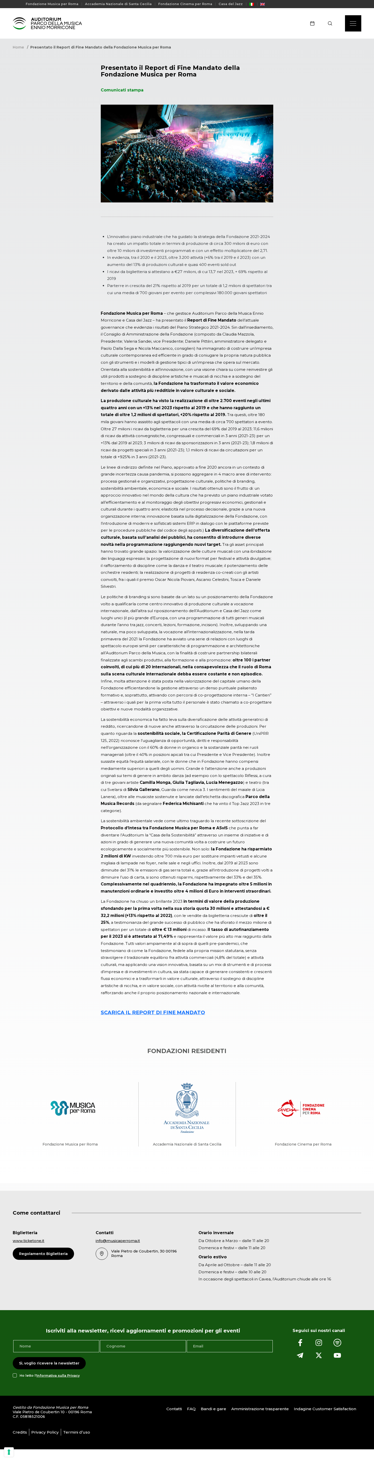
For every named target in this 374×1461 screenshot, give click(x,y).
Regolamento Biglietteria (43, 1253)
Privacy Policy (45, 1432)
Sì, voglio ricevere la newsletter (49, 1363)
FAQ (191, 1409)
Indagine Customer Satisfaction (325, 1409)
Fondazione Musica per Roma (52, 4)
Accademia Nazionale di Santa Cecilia (118, 4)
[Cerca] (331, 23)
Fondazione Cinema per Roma (185, 4)
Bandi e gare (213, 1409)
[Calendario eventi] (314, 23)
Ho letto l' (50, 1375)
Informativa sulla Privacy (58, 1375)
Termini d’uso (76, 1432)
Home (18, 47)
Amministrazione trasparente (260, 1409)
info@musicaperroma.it (118, 1241)
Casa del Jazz (231, 4)
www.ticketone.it (28, 1241)
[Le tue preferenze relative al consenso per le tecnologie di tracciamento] (9, 1452)
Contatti (174, 1409)
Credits (20, 1432)
